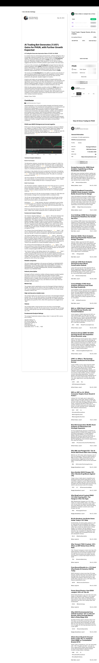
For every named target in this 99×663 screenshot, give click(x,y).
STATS (83, 40)
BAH (73, 324)
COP (73, 300)
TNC (73, 559)
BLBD (73, 442)
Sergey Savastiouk (76, 467)
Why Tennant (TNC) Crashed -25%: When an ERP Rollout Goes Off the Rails (83, 545)
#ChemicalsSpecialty (81, 275)
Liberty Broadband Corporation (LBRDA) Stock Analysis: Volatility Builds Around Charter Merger (83, 192)
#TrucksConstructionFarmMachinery (86, 442)
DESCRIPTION (75, 40)
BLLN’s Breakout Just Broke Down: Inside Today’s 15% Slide (83, 519)
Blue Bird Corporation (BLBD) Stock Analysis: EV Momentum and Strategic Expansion (83, 426)
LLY (77, 487)
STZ (77, 652)
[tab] (73, 93)
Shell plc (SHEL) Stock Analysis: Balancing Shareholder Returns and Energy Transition (83, 237)
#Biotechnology (81, 604)
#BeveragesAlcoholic (77, 414)
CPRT (73, 382)
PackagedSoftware (81, 139)
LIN (73, 275)
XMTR (73, 582)
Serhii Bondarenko (33, 17)
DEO (73, 410)
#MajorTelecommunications (84, 207)
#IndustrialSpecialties (81, 182)
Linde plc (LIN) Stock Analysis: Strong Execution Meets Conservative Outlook (81, 263)
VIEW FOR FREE (84, 58)
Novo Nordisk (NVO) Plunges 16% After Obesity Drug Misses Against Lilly (83, 473)
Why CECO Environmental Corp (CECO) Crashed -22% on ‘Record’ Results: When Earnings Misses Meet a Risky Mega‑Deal (83, 614)
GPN (78, 382)
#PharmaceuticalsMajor (86, 487)
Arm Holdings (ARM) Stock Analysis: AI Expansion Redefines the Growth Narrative (84, 216)
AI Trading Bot (28, 53)
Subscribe (83, 76)
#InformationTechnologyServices (84, 464)
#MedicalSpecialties (82, 536)
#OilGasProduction (81, 300)
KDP (77, 410)
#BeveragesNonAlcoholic (78, 416)
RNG (73, 510)
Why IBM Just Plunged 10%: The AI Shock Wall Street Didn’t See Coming (84, 451)
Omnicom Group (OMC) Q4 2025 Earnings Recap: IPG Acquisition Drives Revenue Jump (82, 334)
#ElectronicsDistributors (83, 582)
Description (75, 72)
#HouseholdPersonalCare (78, 412)
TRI (82, 382)
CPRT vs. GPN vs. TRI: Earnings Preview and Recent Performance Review (82, 360)
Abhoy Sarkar (74, 185)
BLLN (73, 536)
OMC (73, 350)
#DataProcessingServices (87, 324)
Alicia (72, 539)
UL (81, 410)
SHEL (73, 253)
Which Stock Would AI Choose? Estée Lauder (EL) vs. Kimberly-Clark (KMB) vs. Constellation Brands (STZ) (82, 639)
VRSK (77, 324)
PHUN (56, 53)
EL (80, 652)
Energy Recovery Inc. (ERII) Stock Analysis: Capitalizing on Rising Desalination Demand (82, 168)
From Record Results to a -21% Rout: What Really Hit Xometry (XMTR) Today (83, 569)
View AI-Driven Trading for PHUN (84, 121)
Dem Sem (73, 231)
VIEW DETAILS (92, 40)
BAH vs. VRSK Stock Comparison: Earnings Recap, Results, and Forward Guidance (82, 309)
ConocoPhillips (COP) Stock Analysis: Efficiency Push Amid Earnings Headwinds (82, 285)
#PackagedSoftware (81, 510)
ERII (73, 182)
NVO (73, 487)
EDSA (73, 604)
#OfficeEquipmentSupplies (78, 384)
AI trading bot (59, 58)
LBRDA (73, 207)
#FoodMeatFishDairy (77, 657)
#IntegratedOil (80, 253)
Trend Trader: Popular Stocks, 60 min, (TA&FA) (83, 33)
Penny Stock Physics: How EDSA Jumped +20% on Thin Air (82, 591)
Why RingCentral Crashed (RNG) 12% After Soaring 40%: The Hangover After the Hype (82, 497)
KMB (73, 652)
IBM (73, 464)
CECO (73, 629)
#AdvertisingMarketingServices (84, 350)
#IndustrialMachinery (81, 559)
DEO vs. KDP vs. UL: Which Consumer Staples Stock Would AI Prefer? (83, 393)
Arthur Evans (74, 327)
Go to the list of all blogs (29, 11)
